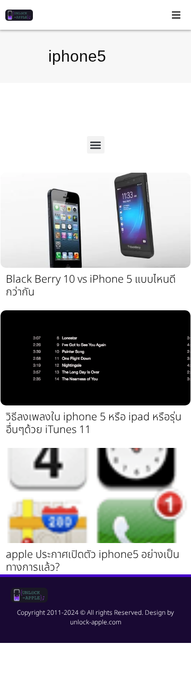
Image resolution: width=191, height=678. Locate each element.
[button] (176, 14)
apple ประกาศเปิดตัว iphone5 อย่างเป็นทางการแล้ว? (92, 561)
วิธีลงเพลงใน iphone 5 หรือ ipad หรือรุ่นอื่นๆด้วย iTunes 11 (93, 423)
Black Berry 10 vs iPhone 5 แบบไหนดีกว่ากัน (91, 286)
